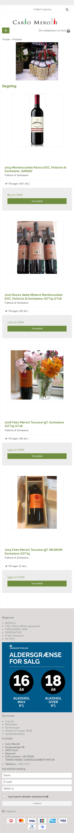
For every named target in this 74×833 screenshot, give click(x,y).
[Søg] (67, 9)
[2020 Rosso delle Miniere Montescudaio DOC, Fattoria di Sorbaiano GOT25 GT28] (37, 256)
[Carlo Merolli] (37, 20)
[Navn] (37, 775)
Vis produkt (37, 201)
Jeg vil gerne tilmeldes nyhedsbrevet (33, 796)
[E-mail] (37, 781)
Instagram (10, 811)
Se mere (10, 638)
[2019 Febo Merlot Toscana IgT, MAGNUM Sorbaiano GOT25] (37, 511)
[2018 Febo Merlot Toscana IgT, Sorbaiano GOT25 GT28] (37, 383)
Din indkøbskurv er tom (52, 30)
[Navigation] (6, 30)
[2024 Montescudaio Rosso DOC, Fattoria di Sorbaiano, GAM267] (37, 128)
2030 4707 (24, 764)
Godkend (37, 803)
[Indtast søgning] (50, 9)
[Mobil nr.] (37, 788)
